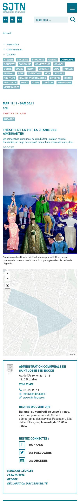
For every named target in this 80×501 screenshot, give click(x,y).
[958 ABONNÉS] (22, 460)
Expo (56, 68)
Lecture (59, 73)
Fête (20, 73)
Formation (34, 73)
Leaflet (72, 354)
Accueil (7, 33)
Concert (9, 64)
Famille (68, 68)
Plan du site (16, 475)
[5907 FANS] (22, 444)
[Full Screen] (7, 286)
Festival (9, 73)
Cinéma (52, 59)
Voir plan (26, 384)
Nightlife (9, 77)
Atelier (8, 59)
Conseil (59, 64)
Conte (7, 68)
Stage (35, 82)
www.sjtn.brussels (34, 397)
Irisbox (12, 479)
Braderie (22, 59)
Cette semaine (14, 49)
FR (5, 19)
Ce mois (11, 54)
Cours (19, 68)
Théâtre (48, 82)
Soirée (68, 77)
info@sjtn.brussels (34, 393)
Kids (47, 73)
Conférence (42, 64)
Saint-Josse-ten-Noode (19, 8)
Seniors (55, 77)
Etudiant (44, 68)
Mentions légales (20, 470)
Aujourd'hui (13, 44)
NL (12, 19)
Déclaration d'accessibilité (27, 483)
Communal (67, 59)
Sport (24, 82)
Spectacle (10, 82)
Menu (72, 8)
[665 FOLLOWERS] (22, 452)
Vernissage (64, 82)
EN (19, 19)
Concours (25, 64)
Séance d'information (32, 77)
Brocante (38, 59)
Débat (31, 68)
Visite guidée (11, 87)
